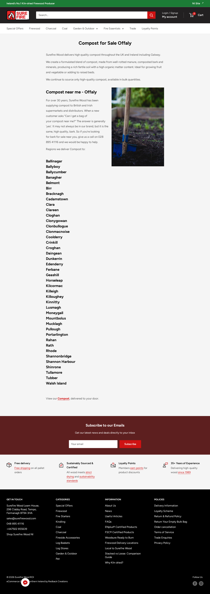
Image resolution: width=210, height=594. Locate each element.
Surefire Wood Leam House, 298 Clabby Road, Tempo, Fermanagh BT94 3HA (23, 509)
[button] (25, 583)
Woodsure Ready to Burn (119, 537)
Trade (133, 28)
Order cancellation (165, 526)
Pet (58, 558)
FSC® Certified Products (119, 532)
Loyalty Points (150, 28)
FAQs (108, 521)
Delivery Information (166, 505)
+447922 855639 (17, 528)
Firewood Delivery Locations (121, 542)
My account (169, 16)
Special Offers (15, 28)
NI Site (196, 3)
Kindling (60, 521)
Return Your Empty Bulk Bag (170, 521)
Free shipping (22, 468)
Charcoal (51, 28)
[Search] (151, 15)
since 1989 (184, 472)
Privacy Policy (162, 542)
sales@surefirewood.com (21, 518)
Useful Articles (113, 516)
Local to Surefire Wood (118, 548)
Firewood (34, 28)
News (108, 511)
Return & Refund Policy (167, 516)
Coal (64, 28)
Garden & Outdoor (83, 28)
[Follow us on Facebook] (195, 583)
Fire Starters (63, 516)
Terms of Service (164, 532)
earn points (136, 468)
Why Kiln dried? (114, 562)
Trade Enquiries (163, 537)
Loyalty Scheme (163, 511)
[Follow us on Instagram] (201, 583)
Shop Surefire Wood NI (20, 534)
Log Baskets (63, 542)
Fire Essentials (112, 28)
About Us (110, 505)
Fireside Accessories (68, 537)
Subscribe (130, 444)
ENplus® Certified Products (121, 526)
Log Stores (62, 548)
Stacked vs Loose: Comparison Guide (123, 555)
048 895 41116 (15, 523)
